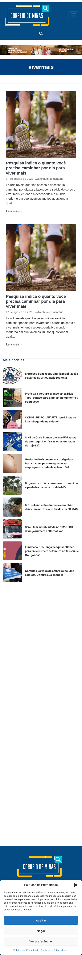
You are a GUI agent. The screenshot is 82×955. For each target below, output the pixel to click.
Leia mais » (14, 211)
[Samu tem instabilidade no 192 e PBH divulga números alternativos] (12, 528)
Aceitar (41, 920)
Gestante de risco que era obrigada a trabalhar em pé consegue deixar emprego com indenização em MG (49, 463)
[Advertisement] (41, 626)
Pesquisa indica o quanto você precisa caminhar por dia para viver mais (36, 168)
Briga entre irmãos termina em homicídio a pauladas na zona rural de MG (51, 485)
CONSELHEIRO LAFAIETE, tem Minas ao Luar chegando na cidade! (50, 419)
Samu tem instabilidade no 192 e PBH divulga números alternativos (49, 529)
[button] (76, 885)
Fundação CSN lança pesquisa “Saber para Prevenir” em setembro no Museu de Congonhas (52, 551)
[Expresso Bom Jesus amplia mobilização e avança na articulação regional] (12, 375)
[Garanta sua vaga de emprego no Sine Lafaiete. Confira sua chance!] (12, 572)
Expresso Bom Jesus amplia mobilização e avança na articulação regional (51, 375)
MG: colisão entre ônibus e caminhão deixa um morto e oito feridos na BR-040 (51, 507)
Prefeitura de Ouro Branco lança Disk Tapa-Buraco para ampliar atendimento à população (51, 397)
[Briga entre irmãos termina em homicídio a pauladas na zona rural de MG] (12, 485)
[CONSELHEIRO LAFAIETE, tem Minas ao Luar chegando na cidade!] (12, 419)
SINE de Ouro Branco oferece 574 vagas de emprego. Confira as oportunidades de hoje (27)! (50, 441)
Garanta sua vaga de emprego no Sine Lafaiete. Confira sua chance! (49, 572)
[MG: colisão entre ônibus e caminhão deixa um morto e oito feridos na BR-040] (12, 507)
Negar (41, 931)
